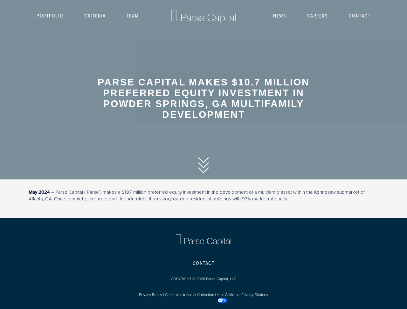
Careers (317, 16)
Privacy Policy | (152, 294)
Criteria (95, 16)
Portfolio (50, 16)
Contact (360, 16)
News (279, 16)
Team (133, 16)
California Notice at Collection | (191, 294)
